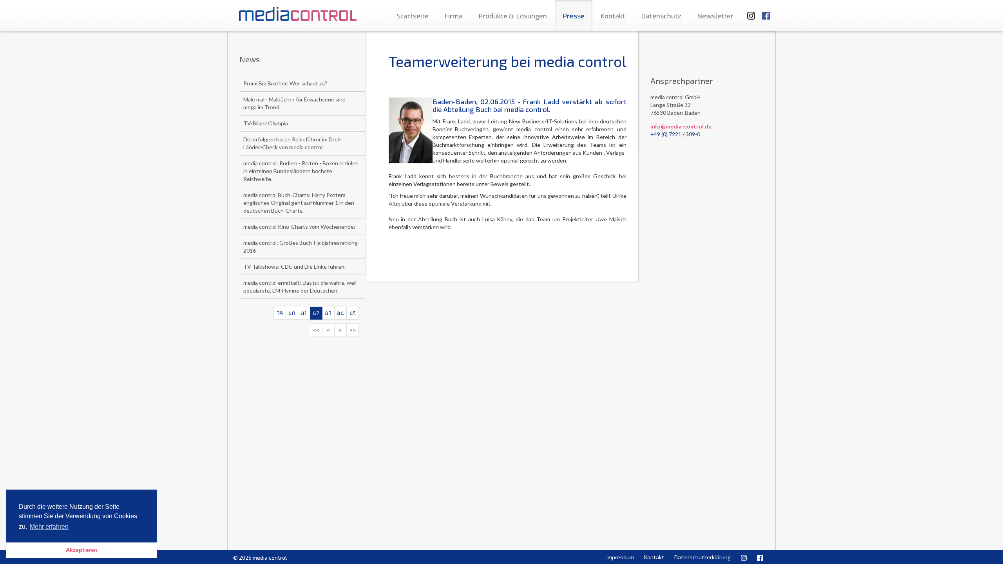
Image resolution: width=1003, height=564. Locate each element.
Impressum (620, 557)
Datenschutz (661, 15)
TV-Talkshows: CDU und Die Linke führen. (294, 266)
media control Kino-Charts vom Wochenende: (299, 226)
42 (316, 313)
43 (328, 313)
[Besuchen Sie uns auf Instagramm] (748, 12)
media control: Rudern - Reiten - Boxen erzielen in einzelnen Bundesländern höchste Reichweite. (300, 171)
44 (340, 313)
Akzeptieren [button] (82, 550)
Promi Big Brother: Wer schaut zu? (285, 83)
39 (280, 313)
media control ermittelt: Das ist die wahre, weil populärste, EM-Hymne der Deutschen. (300, 286)
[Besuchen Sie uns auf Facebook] (766, 12)
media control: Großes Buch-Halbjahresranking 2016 (300, 246)
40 (291, 313)
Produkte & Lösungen (512, 15)
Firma (453, 15)
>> (352, 330)
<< (316, 330)
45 (352, 313)
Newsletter (715, 15)
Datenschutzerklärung (702, 557)
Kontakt (612, 15)
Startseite (413, 15)
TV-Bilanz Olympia (265, 123)
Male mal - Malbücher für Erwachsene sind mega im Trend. (294, 103)
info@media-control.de (681, 126)
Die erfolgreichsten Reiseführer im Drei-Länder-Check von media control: (292, 143)
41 (304, 313)
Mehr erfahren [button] (49, 526)
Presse (574, 15)
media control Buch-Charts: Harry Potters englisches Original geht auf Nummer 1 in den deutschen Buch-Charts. (298, 203)
